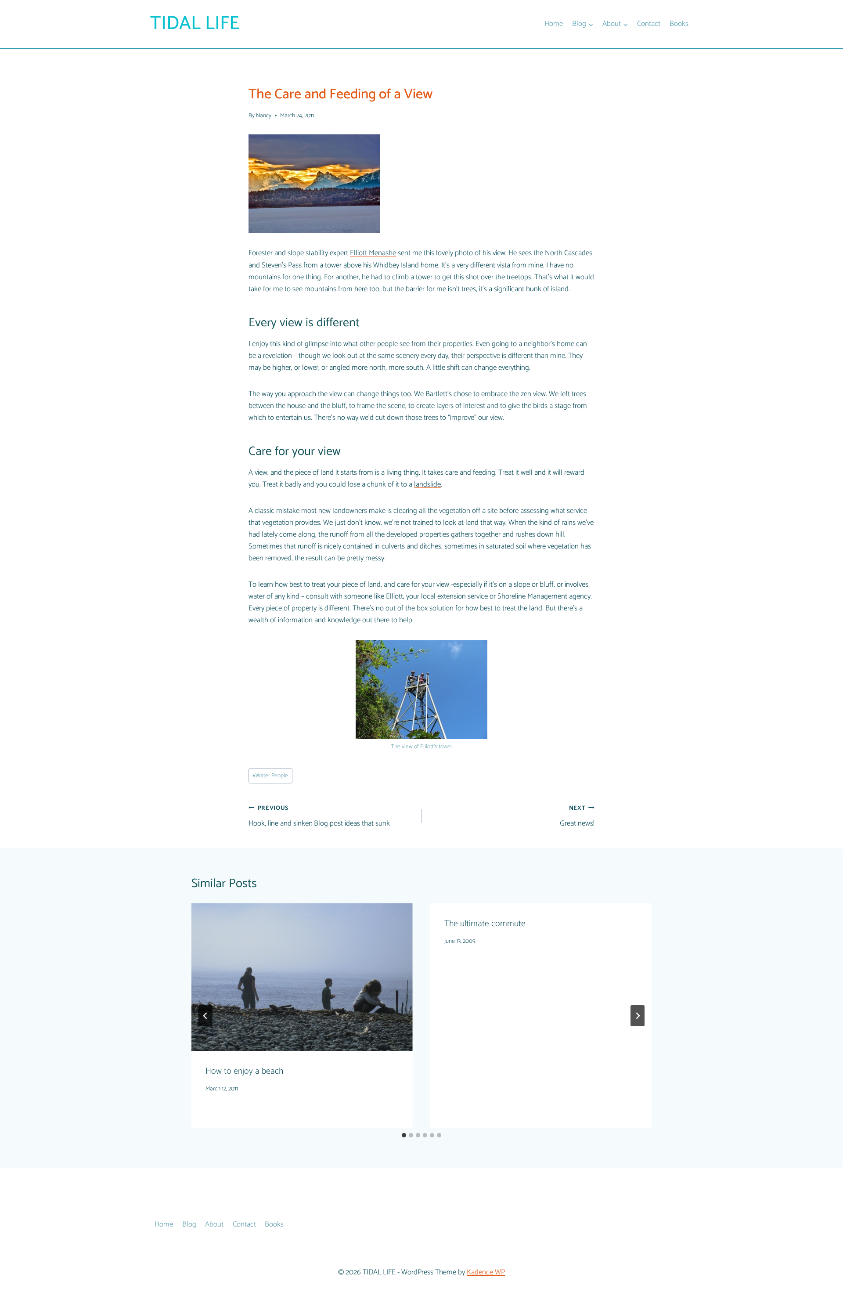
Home (553, 24)
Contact (648, 24)
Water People (270, 775)
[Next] (637, 1015)
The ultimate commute (485, 924)
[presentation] (302, 977)
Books (679, 24)
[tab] (404, 1135)
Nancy (263, 115)
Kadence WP (486, 1272)
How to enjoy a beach (244, 1071)
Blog (189, 1224)
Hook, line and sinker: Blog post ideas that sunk (319, 816)
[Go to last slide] (205, 1015)
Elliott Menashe (373, 253)
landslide (427, 484)
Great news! (577, 816)
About (214, 1224)
